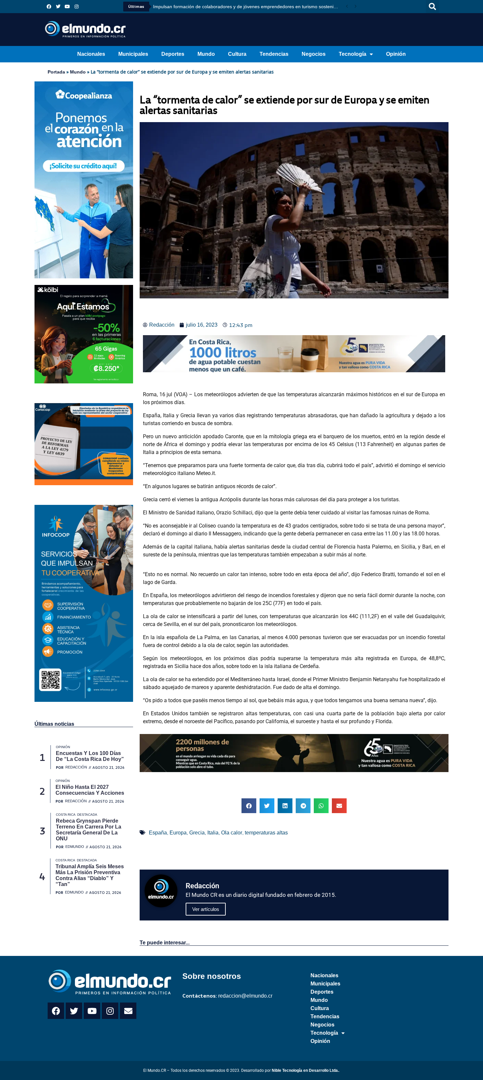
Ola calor (231, 832)
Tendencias (274, 54)
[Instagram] (76, 6)
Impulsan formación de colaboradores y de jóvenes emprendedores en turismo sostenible (246, 6)
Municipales (133, 54)
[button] (432, 6)
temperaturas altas (266, 832)
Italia (212, 832)
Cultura (237, 54)
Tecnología (352, 54)
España (158, 832)
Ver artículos (205, 909)
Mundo (206, 54)
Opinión (396, 54)
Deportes (172, 54)
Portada (56, 72)
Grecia (197, 832)
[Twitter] (58, 6)
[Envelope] (128, 1011)
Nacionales (91, 54)
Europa (178, 832)
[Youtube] (67, 6)
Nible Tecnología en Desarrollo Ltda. (305, 1070)
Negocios (314, 54)
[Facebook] (49, 6)
